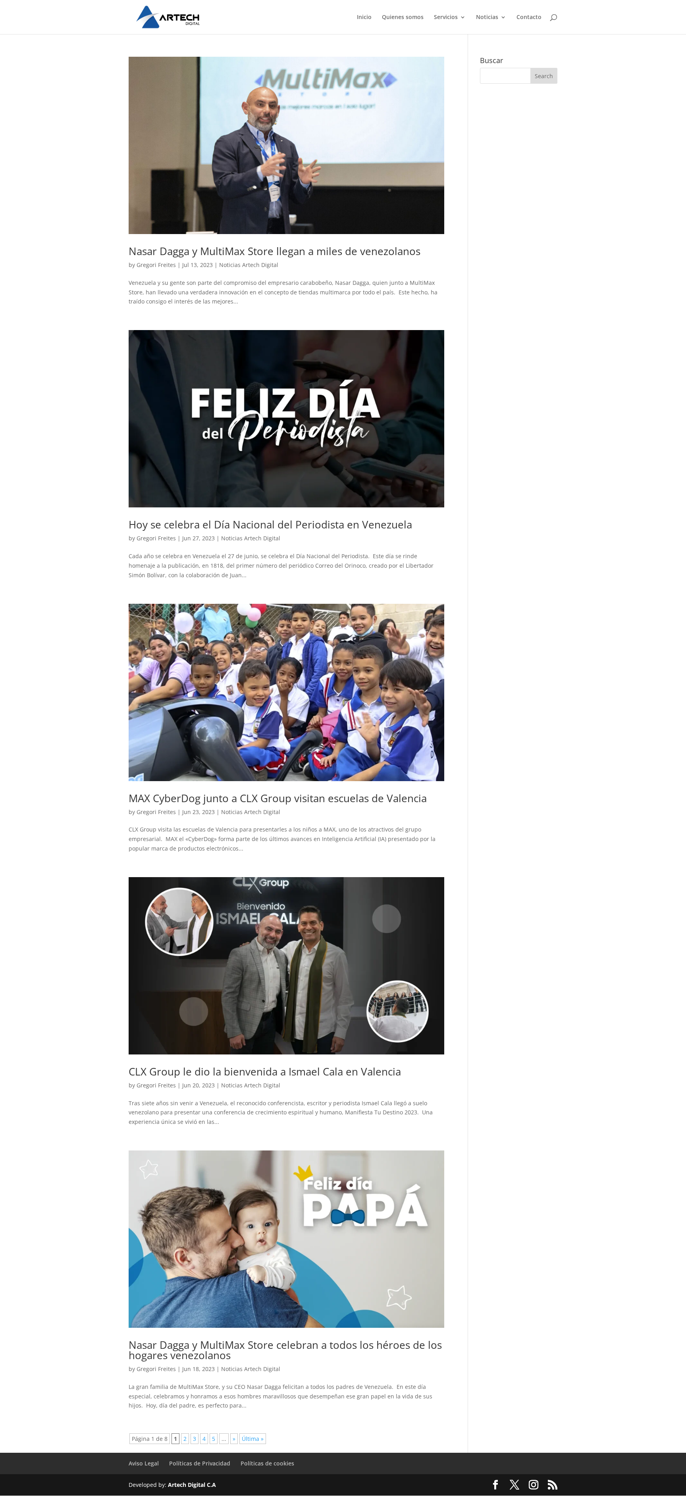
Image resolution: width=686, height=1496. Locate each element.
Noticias (487, 17)
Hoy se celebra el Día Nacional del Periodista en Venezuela (270, 524)
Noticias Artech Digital (248, 265)
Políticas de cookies (267, 1463)
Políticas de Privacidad (199, 1463)
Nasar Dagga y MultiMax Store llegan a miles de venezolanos (274, 251)
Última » (253, 1438)
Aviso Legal (144, 1463)
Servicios (446, 17)
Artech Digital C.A (192, 1484)
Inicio (364, 17)
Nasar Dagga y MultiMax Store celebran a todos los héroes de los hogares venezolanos (285, 1350)
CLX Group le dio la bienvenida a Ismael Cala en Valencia (265, 1071)
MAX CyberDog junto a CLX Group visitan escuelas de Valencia (278, 798)
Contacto (528, 17)
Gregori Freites (156, 265)
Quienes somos (403, 17)
